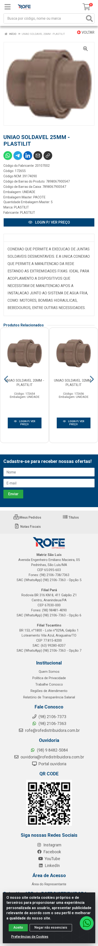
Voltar (87, 32)
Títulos (73, 517)
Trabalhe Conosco (49, 684)
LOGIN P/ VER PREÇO (52, 222)
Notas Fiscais (30, 526)
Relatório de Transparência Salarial (49, 697)
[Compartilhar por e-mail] (38, 155)
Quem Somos (49, 672)
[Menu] (7, 7)
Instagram (51, 845)
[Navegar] (6, 379)
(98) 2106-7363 (52, 723)
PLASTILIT (21, 207)
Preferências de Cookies (29, 936)
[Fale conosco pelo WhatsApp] (86, 923)
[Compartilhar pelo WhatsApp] (7, 155)
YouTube (52, 858)
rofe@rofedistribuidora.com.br (52, 730)
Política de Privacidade (49, 678)
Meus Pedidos (30, 517)
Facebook (52, 852)
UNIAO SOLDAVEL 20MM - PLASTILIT (24, 382)
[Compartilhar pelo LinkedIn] (27, 155)
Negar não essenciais (50, 927)
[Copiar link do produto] (48, 155)
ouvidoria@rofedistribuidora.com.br (52, 757)
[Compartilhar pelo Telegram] (17, 155)
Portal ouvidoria (52, 764)
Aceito (18, 927)
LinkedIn (52, 865)
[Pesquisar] (89, 18)
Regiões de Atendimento (49, 691)
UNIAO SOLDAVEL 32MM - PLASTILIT (73, 382)
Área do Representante (49, 884)
